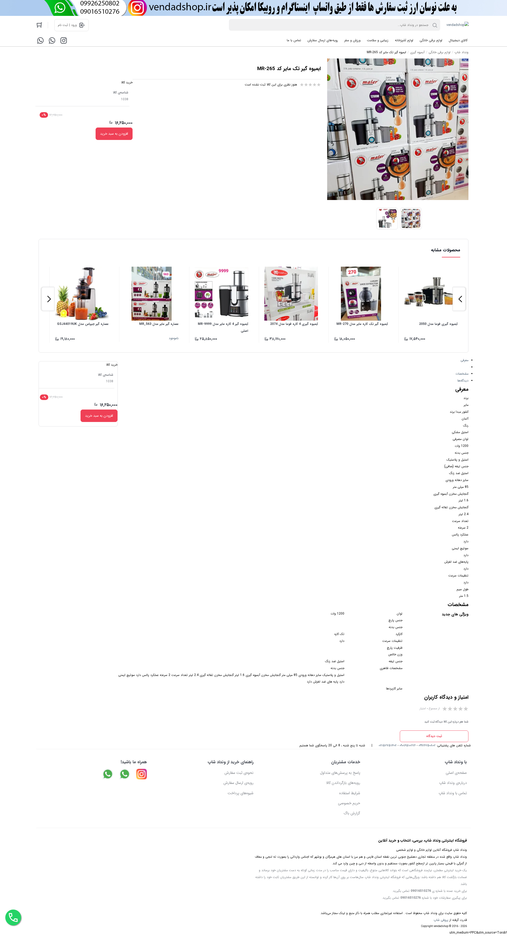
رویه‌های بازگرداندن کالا (343, 783)
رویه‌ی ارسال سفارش (238, 783)
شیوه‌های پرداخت (240, 793)
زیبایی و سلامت (377, 40)
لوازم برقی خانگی (431, 40)
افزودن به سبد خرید (114, 134)
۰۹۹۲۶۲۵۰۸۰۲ (427, 745)
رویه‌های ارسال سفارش (322, 40)
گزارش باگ (352, 813)
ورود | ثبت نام (67, 25)
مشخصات (462, 373)
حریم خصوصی (349, 803)
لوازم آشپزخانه (404, 40)
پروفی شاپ (441, 920)
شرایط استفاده (349, 793)
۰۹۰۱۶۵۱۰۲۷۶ (408, 745)
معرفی (464, 360)
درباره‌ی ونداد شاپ (453, 783)
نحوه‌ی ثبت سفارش (238, 773)
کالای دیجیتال (458, 40)
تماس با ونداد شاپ (453, 793)
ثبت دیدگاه (434, 736)
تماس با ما (294, 40)
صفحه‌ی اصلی (456, 773)
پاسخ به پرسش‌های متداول (340, 773)
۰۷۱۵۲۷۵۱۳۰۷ (388, 745)
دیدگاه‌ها (462, 380)
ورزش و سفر (352, 40)
